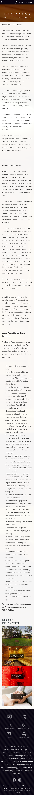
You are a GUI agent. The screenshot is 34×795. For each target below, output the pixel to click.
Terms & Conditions (19, 790)
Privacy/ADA (8, 790)
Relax (13, 17)
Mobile (28, 790)
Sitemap (17, 793)
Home (5, 17)
